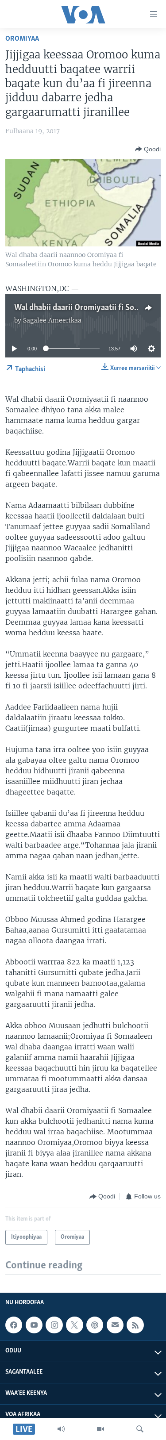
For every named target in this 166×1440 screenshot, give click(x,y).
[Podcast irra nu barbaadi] (94, 1325)
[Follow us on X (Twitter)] (74, 1325)
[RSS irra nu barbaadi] (135, 1325)
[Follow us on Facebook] (13, 1325)
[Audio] (61, 1429)
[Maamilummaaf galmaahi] (115, 1325)
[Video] (100, 1429)
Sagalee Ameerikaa (52, 320)
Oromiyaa (22, 38)
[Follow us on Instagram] (54, 1325)
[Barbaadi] (140, 1429)
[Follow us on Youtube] (34, 1325)
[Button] (148, 149)
